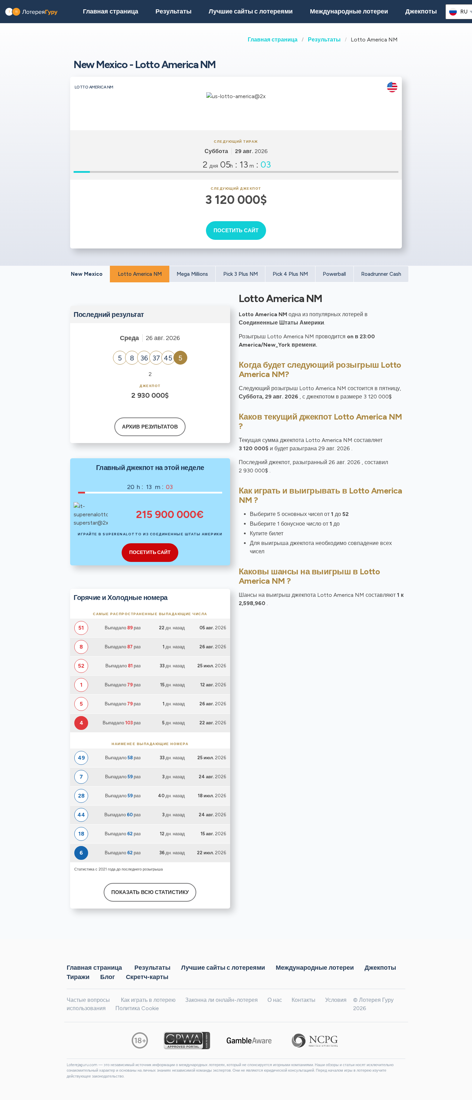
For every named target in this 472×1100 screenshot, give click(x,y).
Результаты (324, 39)
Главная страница (273, 39)
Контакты (303, 1000)
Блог (107, 977)
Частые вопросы (88, 1000)
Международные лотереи (349, 11)
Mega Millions (192, 274)
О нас (274, 1000)
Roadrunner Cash (381, 274)
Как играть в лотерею (148, 1000)
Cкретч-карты (147, 977)
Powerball (334, 274)
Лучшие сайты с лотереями (251, 11)
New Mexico (87, 274)
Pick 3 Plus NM (240, 274)
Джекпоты (421, 11)
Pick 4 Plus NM (290, 274)
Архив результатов (150, 427)
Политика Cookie (137, 1008)
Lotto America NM (140, 274)
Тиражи (78, 977)
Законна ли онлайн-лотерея (221, 1000)
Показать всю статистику (150, 892)
